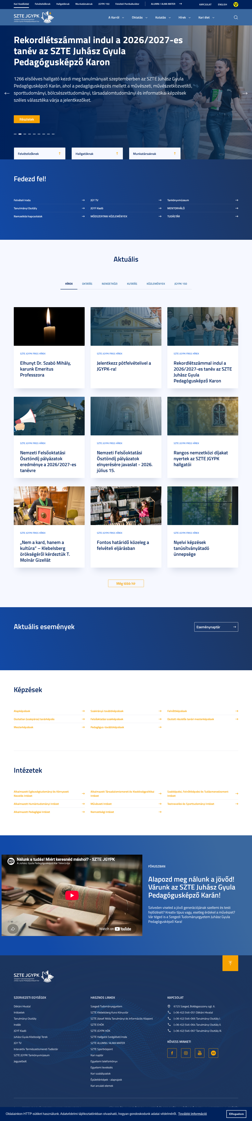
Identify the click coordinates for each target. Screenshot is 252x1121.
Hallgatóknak (62, 4)
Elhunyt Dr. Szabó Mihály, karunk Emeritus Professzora (45, 369)
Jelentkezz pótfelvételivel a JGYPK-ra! (124, 366)
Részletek (26, 119)
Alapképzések (22, 711)
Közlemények (156, 283)
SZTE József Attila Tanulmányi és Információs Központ (122, 1018)
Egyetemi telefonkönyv (104, 1061)
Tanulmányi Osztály (25, 208)
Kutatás (160, 17)
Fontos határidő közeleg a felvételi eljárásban (123, 545)
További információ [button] (192, 1113)
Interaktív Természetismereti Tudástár (36, 1049)
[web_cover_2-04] (49, 415)
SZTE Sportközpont (102, 1049)
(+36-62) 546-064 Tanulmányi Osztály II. (197, 1024)
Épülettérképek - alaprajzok (106, 1079)
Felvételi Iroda (22, 200)
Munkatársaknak (84, 4)
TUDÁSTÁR (173, 216)
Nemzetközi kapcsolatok (28, 216)
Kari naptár (97, 1055)
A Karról (113, 17)
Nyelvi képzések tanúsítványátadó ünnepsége (191, 548)
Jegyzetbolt (20, 1061)
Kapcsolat (205, 4)
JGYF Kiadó (97, 208)
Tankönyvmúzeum (178, 200)
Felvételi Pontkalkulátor (127, 4)
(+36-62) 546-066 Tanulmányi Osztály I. (197, 1018)
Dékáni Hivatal (22, 1006)
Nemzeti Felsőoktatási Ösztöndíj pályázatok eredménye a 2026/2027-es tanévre (48, 461)
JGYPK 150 (103, 4)
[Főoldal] (43, 16)
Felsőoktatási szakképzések (107, 719)
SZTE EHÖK (97, 1024)
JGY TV (94, 200)
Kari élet (204, 17)
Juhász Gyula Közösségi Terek (31, 1037)
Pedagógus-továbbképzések (107, 727)
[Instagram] (186, 1053)
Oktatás (137, 17)
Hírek (182, 17)
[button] (7, 92)
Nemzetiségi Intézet (102, 812)
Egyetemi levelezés (102, 1067)
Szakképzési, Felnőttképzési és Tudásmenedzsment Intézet (197, 794)
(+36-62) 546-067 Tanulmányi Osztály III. (198, 1031)
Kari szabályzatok (101, 1073)
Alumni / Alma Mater (163, 4)
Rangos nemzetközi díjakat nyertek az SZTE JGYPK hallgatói (201, 458)
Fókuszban (156, 866)
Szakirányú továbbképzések (107, 711)
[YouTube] (199, 1053)
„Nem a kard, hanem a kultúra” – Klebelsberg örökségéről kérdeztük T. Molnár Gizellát (45, 551)
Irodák (17, 1024)
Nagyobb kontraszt (235, 4)
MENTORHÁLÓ (176, 208)
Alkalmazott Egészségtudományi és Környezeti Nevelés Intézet (41, 794)
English (222, 4)
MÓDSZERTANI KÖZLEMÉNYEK (109, 216)
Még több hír (126, 583)
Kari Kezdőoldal (21, 4)
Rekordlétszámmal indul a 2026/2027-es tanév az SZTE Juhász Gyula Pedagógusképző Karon (203, 372)
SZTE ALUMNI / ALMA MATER (108, 1043)
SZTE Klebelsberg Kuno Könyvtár (109, 1012)
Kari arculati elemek (102, 1086)
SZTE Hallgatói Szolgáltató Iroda (109, 1037)
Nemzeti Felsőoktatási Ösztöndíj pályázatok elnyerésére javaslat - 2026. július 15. (125, 461)
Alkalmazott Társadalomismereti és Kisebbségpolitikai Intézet (122, 794)
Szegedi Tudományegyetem (106, 1006)
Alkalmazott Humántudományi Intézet (36, 804)
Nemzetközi (110, 283)
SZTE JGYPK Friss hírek (32, 353)
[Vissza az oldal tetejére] (230, 963)
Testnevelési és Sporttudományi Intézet (190, 804)
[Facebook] (172, 1053)
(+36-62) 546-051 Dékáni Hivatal (193, 1012)
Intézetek (19, 1012)
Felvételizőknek (42, 4)
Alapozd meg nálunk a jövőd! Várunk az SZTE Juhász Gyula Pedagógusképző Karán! (191, 887)
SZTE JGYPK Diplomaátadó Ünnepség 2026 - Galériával (100, 70)
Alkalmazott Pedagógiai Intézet (32, 812)
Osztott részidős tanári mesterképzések (190, 719)
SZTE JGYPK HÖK (100, 1031)
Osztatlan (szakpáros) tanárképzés (34, 719)
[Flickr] (213, 1053)
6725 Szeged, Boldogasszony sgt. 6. (194, 1006)
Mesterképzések (23, 727)
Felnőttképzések (177, 711)
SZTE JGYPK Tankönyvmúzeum (32, 1055)
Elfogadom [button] (236, 1113)
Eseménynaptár (208, 626)
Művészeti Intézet (101, 804)
